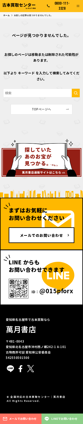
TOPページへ (41, 109)
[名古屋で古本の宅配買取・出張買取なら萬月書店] (19, 6)
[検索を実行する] (76, 93)
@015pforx (56, 290)
